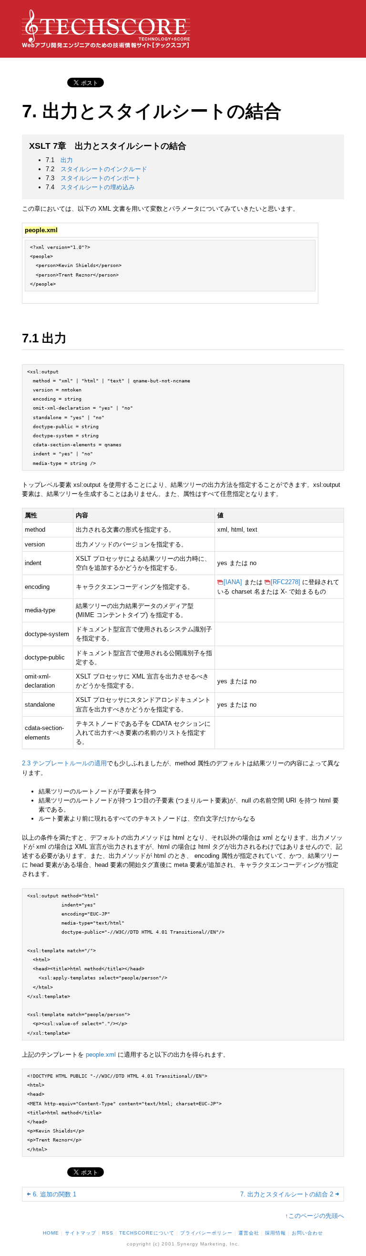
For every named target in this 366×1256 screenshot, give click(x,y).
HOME (51, 1232)
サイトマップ (80, 1232)
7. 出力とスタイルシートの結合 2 (286, 1194)
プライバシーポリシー (206, 1232)
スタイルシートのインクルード (104, 169)
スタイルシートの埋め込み (98, 187)
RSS (107, 1232)
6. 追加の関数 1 (54, 1194)
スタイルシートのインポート (101, 178)
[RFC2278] (285, 582)
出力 (67, 160)
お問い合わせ (307, 1232)
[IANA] (233, 582)
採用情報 (275, 1232)
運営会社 (248, 1232)
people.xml (101, 1054)
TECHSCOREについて (146, 1232)
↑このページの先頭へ (314, 1215)
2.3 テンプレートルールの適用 (64, 763)
